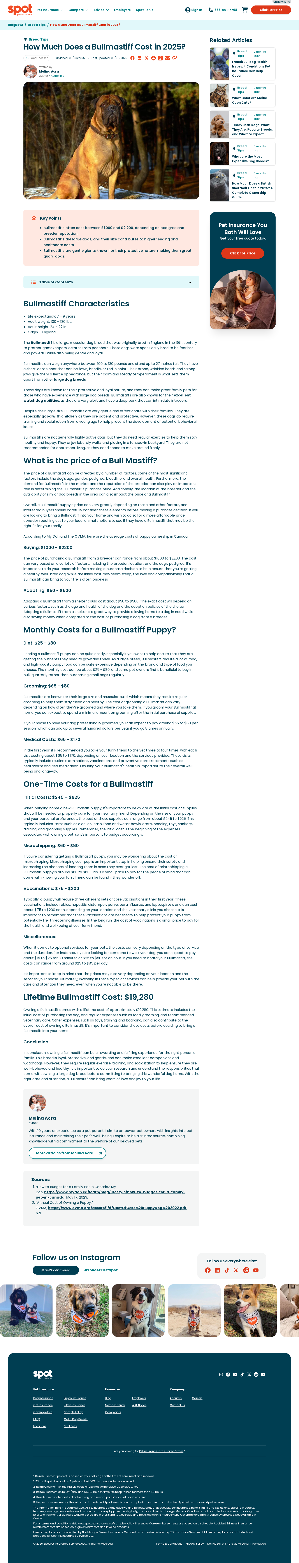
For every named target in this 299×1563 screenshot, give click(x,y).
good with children (59, 416)
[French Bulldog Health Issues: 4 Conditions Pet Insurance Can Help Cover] (243, 63)
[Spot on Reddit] (246, 1270)
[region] (149, 1310)
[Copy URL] (174, 58)
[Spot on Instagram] (221, 1374)
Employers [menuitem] (122, 10)
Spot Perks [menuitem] (144, 10)
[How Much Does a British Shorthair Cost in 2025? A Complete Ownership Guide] (243, 185)
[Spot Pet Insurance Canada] (43, 1374)
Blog (108, 1398)
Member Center (115, 1405)
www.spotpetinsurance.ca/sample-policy (105, 1523)
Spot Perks (70, 1426)
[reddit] (153, 58)
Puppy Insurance (75, 1398)
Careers (197, 1398)
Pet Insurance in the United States (161, 1451)
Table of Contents (56, 282)
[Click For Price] (245, 9)
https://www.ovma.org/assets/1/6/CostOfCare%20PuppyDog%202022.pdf (117, 1207)
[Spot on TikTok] (226, 1270)
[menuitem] (50, 9)
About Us (176, 1398)
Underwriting (281, 2)
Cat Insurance (43, 1405)
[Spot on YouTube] (255, 1270)
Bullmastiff (41, 342)
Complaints (113, 1412)
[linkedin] (139, 58)
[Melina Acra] (30, 71)
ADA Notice (139, 1405)
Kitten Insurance (74, 1405)
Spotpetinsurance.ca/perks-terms (201, 1502)
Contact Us (177, 1405)
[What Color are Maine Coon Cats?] (243, 95)
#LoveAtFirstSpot (101, 1270)
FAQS (36, 1419)
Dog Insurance (43, 1398)
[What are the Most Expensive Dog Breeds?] (243, 153)
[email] (167, 58)
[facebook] (132, 58)
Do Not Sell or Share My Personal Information (236, 1543)
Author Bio (57, 76)
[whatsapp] (160, 58)
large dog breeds (69, 379)
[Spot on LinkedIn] (217, 1270)
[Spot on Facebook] (207, 1270)
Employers (139, 1398)
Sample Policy (73, 1412)
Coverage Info (42, 1412)
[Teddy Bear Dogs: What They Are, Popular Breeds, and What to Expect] (243, 124)
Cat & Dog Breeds (76, 1419)
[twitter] (146, 58)
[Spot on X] (236, 1270)
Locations (39, 1426)
